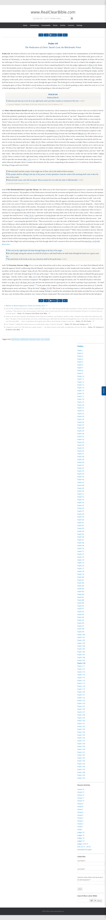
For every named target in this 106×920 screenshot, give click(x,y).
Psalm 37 (80, 454)
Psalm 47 (80, 482)
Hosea (79, 829)
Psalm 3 (80, 356)
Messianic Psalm (35, 339)
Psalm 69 (80, 545)
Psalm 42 (80, 468)
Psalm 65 (80, 534)
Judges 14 (80, 838)
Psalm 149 (81, 775)
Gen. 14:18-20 (94, 241)
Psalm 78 (80, 571)
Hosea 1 (80, 827)
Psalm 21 (80, 408)
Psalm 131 (81, 723)
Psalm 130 (81, 721)
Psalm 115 (81, 678)
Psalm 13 (80, 385)
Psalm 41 (80, 465)
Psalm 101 (81, 637)
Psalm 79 (80, 574)
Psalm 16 (80, 393)
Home (25, 25)
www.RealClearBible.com (53, 12)
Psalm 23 (80, 414)
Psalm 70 (80, 548)
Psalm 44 (80, 474)
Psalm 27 (80, 425)
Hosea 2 (80, 824)
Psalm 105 (81, 649)
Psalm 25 (80, 419)
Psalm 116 (81, 680)
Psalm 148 (81, 772)
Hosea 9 (80, 804)
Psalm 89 (80, 603)
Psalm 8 (80, 370)
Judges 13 (80, 841)
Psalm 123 (81, 700)
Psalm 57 (80, 511)
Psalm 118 (81, 686)
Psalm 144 (81, 761)
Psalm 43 (80, 471)
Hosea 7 (80, 809)
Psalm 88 (80, 600)
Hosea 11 (80, 798)
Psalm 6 (80, 365)
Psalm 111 (81, 666)
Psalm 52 (80, 497)
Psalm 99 (80, 632)
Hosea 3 (80, 821)
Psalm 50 (80, 491)
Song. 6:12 (20, 210)
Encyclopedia (46, 25)
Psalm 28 (80, 428)
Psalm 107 (81, 655)
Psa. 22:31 (30, 215)
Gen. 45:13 (33, 271)
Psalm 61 (80, 523)
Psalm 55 (80, 505)
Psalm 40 (80, 462)
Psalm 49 (80, 488)
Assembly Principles (84, 849)
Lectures (71, 25)
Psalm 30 (80, 434)
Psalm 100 (81, 635)
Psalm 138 (81, 744)
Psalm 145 (81, 764)
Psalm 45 (80, 477)
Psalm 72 (80, 554)
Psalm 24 (80, 416)
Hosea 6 (80, 812)
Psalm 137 (81, 741)
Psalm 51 (80, 494)
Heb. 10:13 (36, 142)
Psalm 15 (80, 391)
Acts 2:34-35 (59, 136)
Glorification (15, 339)
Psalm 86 (80, 594)
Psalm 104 (81, 646)
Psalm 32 (80, 439)
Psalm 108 (81, 657)
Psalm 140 (81, 749)
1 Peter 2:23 (92, 65)
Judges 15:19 (46, 288)
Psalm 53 (80, 500)
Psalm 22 (80, 411)
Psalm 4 (80, 359)
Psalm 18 (80, 399)
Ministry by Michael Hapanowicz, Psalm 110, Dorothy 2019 (25, 305)
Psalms (80, 346)
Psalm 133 (81, 729)
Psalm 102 (81, 640)
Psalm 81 (80, 580)
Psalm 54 (80, 502)
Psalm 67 (80, 540)
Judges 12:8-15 (82, 844)
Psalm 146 (81, 766)
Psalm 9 (80, 373)
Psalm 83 (80, 586)
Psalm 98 (80, 629)
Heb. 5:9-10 (96, 227)
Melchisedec (24, 339)
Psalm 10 (80, 376)
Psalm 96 (80, 623)
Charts (55, 25)
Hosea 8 (80, 806)
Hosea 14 (80, 789)
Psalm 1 (80, 350)
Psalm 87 (80, 597)
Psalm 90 (80, 606)
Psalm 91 (80, 609)
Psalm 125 (81, 706)
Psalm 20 (80, 405)
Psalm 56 (80, 508)
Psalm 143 (81, 758)
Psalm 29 (80, 431)
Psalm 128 (81, 715)
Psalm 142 (81, 755)
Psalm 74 (80, 560)
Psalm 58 (80, 514)
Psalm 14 (80, 388)
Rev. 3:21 (27, 159)
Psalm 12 (80, 382)
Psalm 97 (80, 626)
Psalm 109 (81, 660)
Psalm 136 (81, 738)
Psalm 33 (80, 442)
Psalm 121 (81, 695)
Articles (62, 25)
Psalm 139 (81, 746)
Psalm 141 (81, 752)
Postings (79, 25)
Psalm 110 (81, 663)
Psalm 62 (80, 525)
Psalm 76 (80, 566)
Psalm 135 (81, 735)
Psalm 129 (81, 718)
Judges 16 (80, 832)
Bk (42, 35)
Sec (47, 35)
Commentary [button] (34, 25)
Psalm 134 (81, 732)
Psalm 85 (80, 591)
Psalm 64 (80, 531)
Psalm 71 (80, 551)
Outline (54, 35)
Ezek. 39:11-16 (28, 282)
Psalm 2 (80, 353)
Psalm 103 (81, 643)
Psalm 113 (81, 672)
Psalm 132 (81, 726)
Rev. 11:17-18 (35, 277)
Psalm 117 (81, 683)
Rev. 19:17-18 (17, 282)
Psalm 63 (80, 528)
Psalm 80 (80, 577)
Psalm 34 (80, 445)
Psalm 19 (80, 402)
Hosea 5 (80, 815)
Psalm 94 (80, 617)
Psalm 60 (80, 520)
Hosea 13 (80, 792)
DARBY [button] (82, 101)
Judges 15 (80, 835)
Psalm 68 (80, 543)
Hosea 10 (80, 801)
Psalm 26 (80, 422)
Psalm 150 (81, 778)
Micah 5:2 (82, 134)
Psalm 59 (80, 517)
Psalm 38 (80, 457)
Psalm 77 (80, 568)
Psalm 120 (81, 692)
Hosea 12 (80, 795)
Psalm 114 (81, 675)
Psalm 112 (81, 669)
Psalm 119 (81, 689)
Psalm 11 (80, 379)
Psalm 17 (80, 396)
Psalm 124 (81, 703)
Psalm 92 (80, 612)
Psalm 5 (80, 362)
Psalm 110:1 (6, 125)
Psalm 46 (80, 479)
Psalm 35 (80, 448)
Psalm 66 (80, 537)
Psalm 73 (80, 557)
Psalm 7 (80, 368)
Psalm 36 (80, 451)
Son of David (45, 339)
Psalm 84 (80, 589)
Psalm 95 (80, 620)
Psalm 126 (81, 709)
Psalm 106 (81, 652)
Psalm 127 (81, 712)
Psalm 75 (80, 563)
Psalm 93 (80, 614)
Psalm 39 (80, 459)
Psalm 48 (80, 485)
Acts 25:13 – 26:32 (84, 847)
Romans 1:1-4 (54, 131)
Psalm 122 (81, 698)
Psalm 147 (81, 769)
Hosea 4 (80, 818)
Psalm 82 (80, 583)
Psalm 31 (80, 436)
